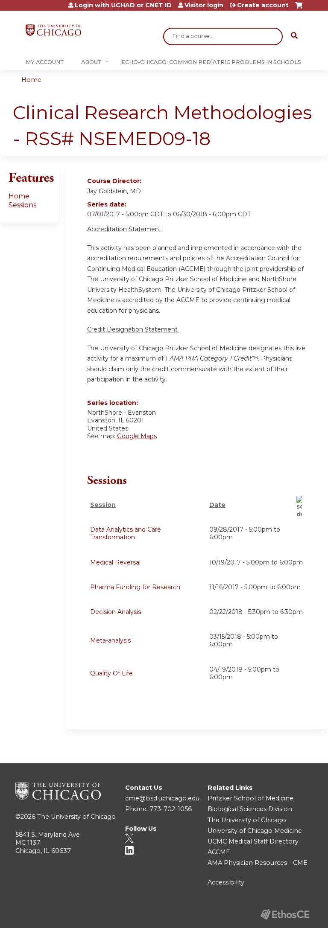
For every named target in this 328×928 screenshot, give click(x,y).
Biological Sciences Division (250, 809)
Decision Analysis (115, 612)
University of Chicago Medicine (255, 831)
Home (31, 80)
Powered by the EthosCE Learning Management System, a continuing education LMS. (285, 914)
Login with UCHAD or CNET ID (123, 5)
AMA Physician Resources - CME (258, 863)
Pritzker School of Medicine (250, 798)
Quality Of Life (111, 673)
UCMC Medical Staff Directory (253, 841)
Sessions (22, 205)
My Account (45, 62)
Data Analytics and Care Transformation (125, 533)
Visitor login (203, 5)
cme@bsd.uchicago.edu (162, 798)
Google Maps (137, 436)
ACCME (219, 852)
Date (217, 505)
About (91, 62)
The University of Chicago (76, 816)
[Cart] (298, 8)
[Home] (53, 30)
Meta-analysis (110, 640)
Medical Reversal (115, 562)
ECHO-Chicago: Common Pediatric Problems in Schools (211, 62)
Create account (263, 5)
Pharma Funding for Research (135, 587)
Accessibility (226, 882)
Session (103, 505)
